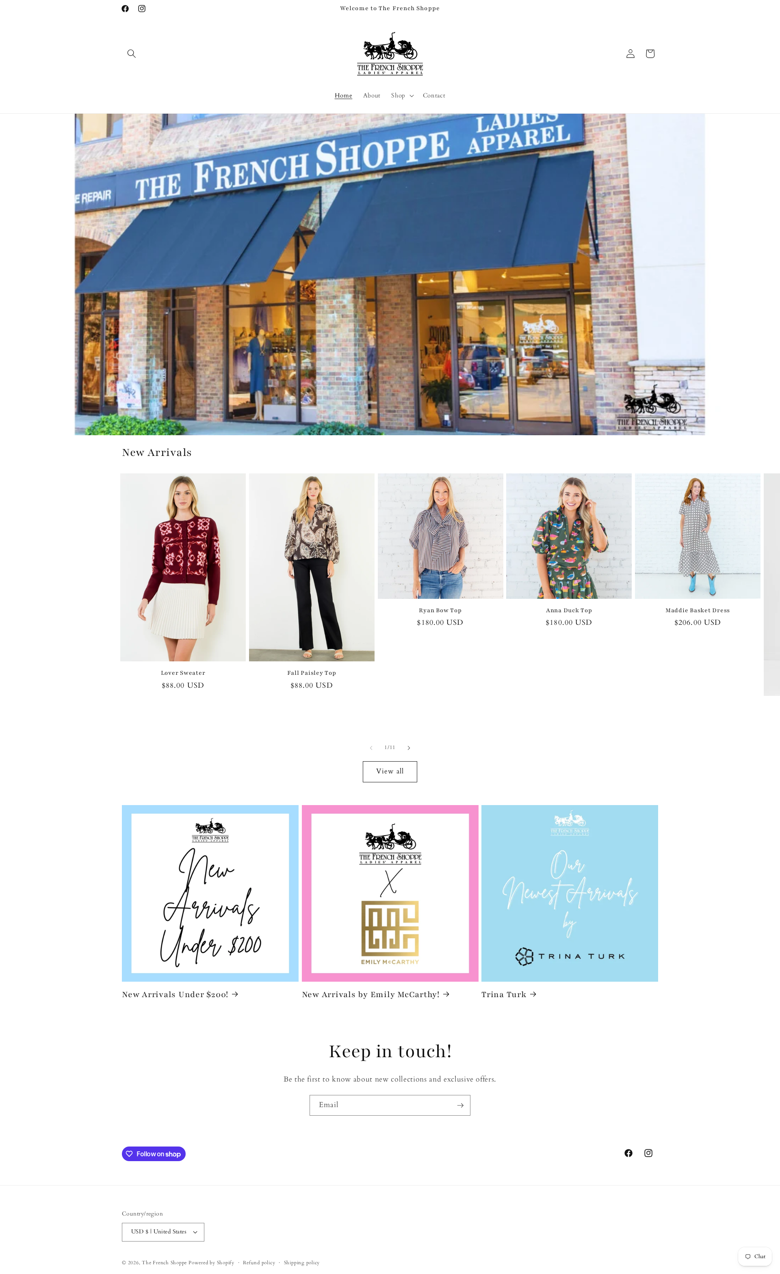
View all (390, 771)
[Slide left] (371, 748)
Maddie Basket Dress (697, 610)
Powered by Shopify (211, 1262)
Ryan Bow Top (440, 610)
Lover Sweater (183, 673)
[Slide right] (409, 748)
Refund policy (259, 1262)
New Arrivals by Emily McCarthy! (371, 994)
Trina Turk (503, 994)
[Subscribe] (460, 1105)
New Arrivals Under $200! (175, 994)
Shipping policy (302, 1262)
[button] (131, 53)
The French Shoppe (164, 1262)
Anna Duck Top (569, 610)
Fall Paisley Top (311, 673)
